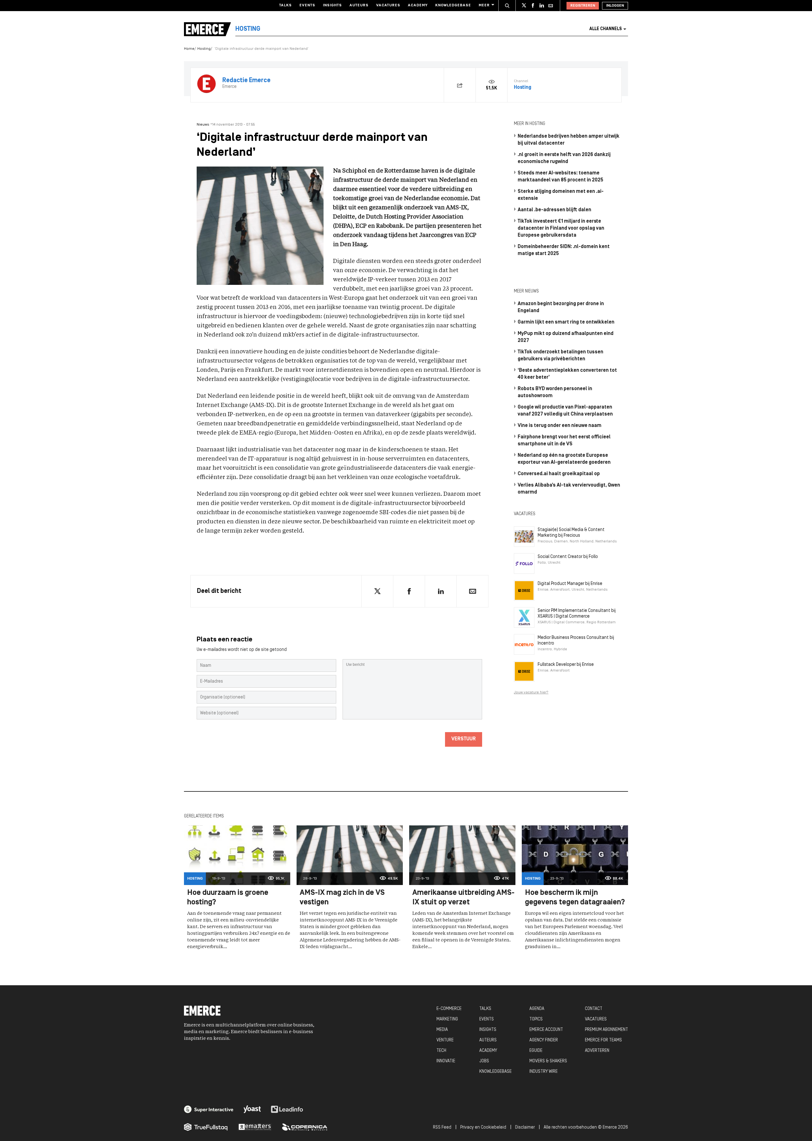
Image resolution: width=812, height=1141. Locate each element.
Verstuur (463, 739)
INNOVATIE (445, 1061)
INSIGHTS (487, 1029)
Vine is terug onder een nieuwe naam (559, 425)
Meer (484, 5)
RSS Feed (442, 1127)
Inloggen (615, 6)
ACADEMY (488, 1050)
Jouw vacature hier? (531, 692)
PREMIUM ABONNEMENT (606, 1029)
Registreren (582, 6)
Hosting (204, 49)
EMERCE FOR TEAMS (603, 1040)
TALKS (485, 1009)
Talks (285, 5)
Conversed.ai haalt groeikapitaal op (559, 473)
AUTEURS (488, 1040)
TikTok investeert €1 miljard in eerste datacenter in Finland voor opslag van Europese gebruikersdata (561, 228)
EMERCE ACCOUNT (546, 1029)
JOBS (484, 1061)
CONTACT (593, 1009)
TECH (441, 1050)
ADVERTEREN (597, 1050)
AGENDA (536, 1009)
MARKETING (447, 1019)
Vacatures (388, 5)
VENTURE (445, 1040)
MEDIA (442, 1029)
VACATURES (596, 1019)
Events (307, 5)
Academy (418, 5)
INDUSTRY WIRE (543, 1071)
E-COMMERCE (449, 1009)
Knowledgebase (453, 5)
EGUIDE (535, 1050)
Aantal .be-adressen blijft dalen (554, 210)
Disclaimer (525, 1127)
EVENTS (486, 1019)
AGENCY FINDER (543, 1040)
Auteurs (359, 5)
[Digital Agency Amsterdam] (208, 1109)
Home (189, 49)
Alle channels (605, 29)
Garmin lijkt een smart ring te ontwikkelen (566, 322)
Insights (332, 5)
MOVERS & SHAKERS (548, 1061)
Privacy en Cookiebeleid (483, 1127)
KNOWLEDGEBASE (495, 1071)
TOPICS (536, 1019)
